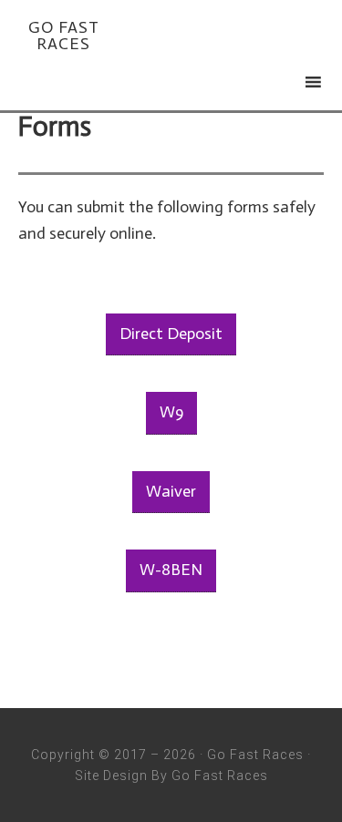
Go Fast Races (63, 35)
